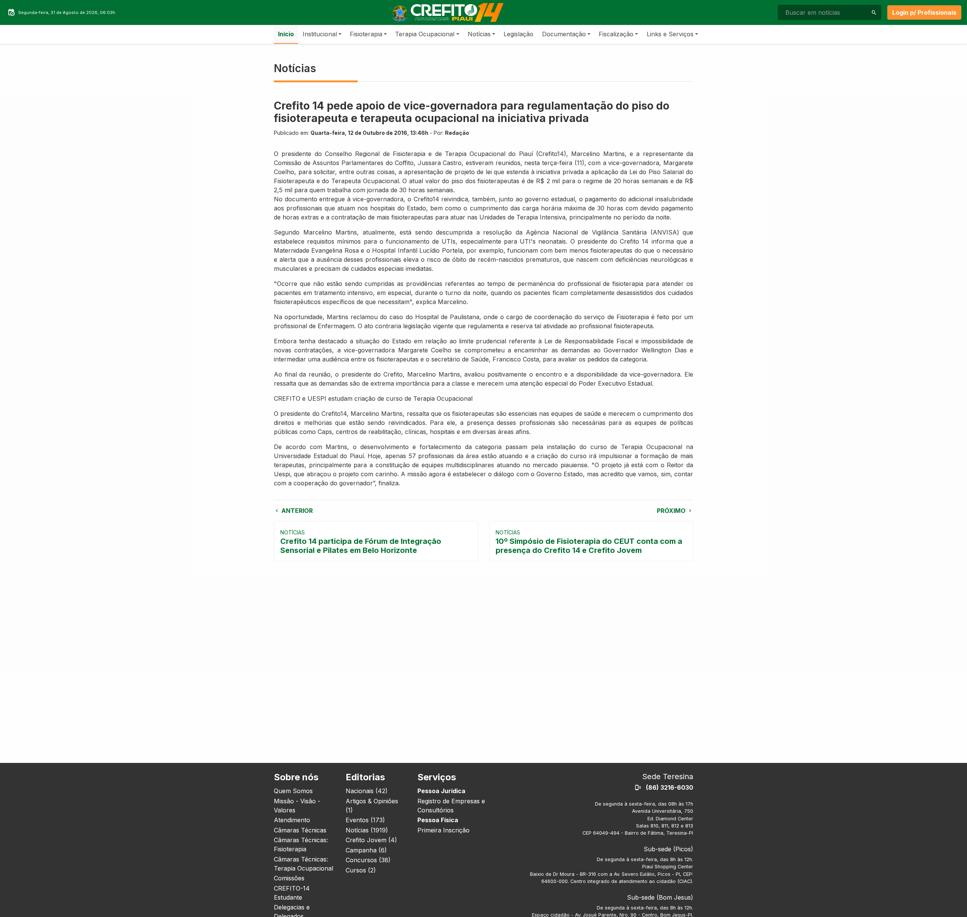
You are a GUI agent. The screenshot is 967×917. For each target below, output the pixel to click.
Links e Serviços (670, 34)
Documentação (564, 34)
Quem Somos (293, 791)
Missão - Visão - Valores (297, 805)
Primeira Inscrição (443, 830)
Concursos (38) (368, 860)
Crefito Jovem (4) (371, 840)
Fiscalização (616, 34)
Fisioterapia (366, 34)
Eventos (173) (365, 820)
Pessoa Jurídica (441, 791)
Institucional (320, 34)
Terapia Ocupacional (424, 34)
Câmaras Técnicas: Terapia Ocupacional (303, 863)
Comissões (289, 878)
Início (286, 34)
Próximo (672, 510)
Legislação (518, 34)
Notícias (479, 34)
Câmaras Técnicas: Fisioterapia (301, 844)
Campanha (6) (366, 850)
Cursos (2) (361, 870)
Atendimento (292, 820)
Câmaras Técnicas (300, 830)
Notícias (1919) (367, 830)
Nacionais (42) (367, 791)
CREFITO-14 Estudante (292, 893)
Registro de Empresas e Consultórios (451, 805)
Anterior (296, 510)
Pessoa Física (437, 820)
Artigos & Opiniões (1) (372, 805)
